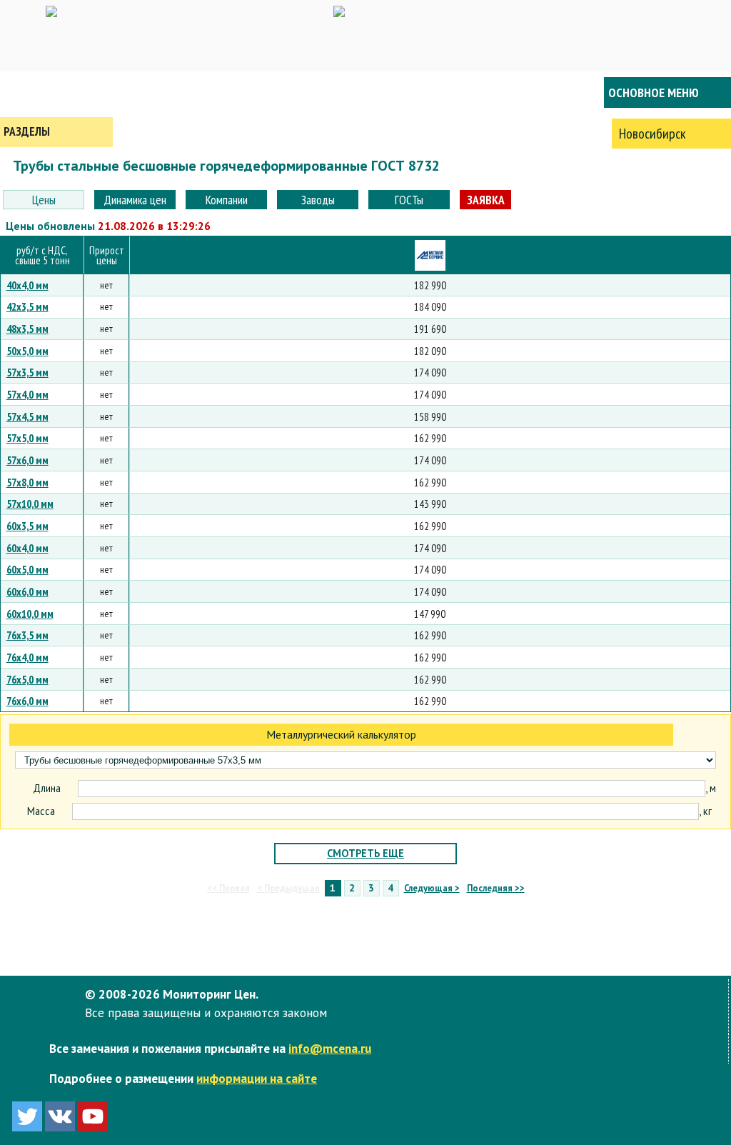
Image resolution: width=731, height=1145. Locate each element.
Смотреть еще (365, 853)
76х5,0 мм (27, 679)
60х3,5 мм (27, 526)
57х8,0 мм (27, 482)
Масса (41, 811)
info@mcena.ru (329, 1048)
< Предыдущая (288, 888)
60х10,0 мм (30, 613)
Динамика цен (135, 199)
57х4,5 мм (27, 416)
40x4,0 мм (27, 285)
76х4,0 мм (27, 657)
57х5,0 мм (27, 438)
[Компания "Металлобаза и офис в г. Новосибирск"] (430, 255)
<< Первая (228, 888)
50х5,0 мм (27, 351)
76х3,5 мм (27, 635)
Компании (227, 199)
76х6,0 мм (27, 701)
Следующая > (432, 888)
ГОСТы (409, 199)
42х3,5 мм (27, 306)
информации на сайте (256, 1078)
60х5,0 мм (27, 569)
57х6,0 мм (27, 460)
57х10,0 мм (30, 503)
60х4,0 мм (27, 548)
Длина (47, 789)
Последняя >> (496, 888)
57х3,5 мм (27, 372)
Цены (44, 199)
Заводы (318, 199)
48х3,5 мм (27, 328)
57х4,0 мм (27, 394)
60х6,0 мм (27, 591)
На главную (57, 92)
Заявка (486, 199)
